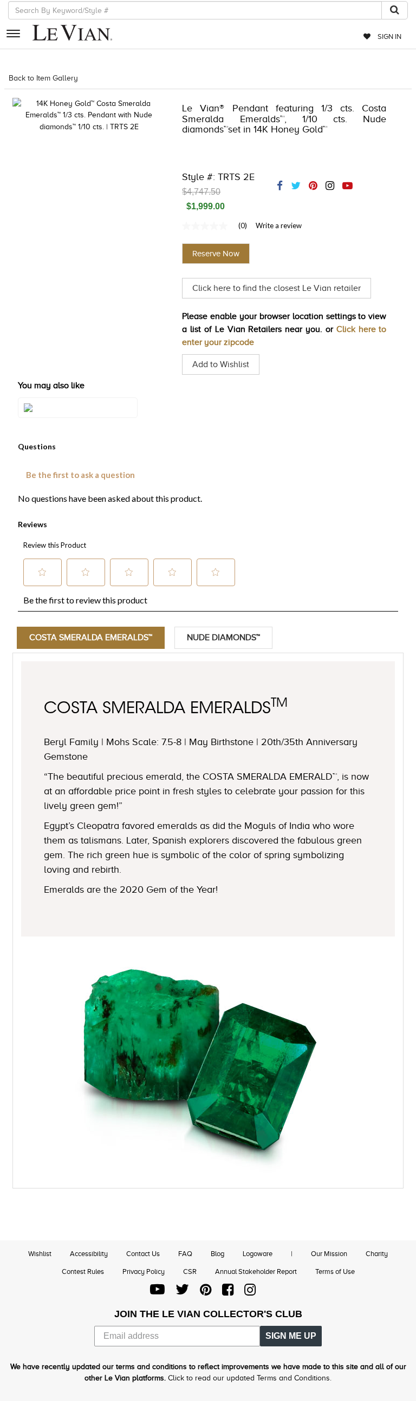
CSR (190, 1271)
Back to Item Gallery (43, 78)
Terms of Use (335, 1271)
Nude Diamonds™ (223, 637)
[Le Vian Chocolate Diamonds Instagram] (250, 1292)
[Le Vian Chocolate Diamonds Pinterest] (205, 1292)
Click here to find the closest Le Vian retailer (276, 288)
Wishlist (39, 1254)
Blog (217, 1254)
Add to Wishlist (220, 364)
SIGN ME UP (290, 1335)
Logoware (257, 1254)
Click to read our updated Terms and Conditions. (250, 1378)
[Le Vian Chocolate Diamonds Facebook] (227, 1292)
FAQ (185, 1254)
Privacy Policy (143, 1271)
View (77, 418)
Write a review (279, 225)
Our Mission (329, 1254)
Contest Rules (83, 1271)
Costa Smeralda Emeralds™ (90, 637)
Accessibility (89, 1254)
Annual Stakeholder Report (256, 1271)
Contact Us (143, 1254)
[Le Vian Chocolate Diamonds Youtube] (157, 1292)
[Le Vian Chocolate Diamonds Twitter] (182, 1292)
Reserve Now (215, 253)
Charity (377, 1254)
